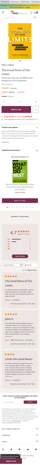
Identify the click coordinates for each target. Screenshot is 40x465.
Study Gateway (35, 2)
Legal (5, 442)
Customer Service (11, 429)
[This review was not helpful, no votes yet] (32, 304)
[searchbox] (10, 265)
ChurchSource (15, 2)
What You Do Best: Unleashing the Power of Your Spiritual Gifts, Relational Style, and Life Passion (20, 187)
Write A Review (20, 256)
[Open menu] (3, 12)
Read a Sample (8, 65)
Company (6, 435)
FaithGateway (5, 2)
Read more (9, 336)
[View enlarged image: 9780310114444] (20, 41)
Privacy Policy (17, 421)
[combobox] (20, 17)
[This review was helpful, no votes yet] (29, 304)
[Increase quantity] (36, 101)
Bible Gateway (25, 2)
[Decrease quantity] (4, 101)
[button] (20, 61)
